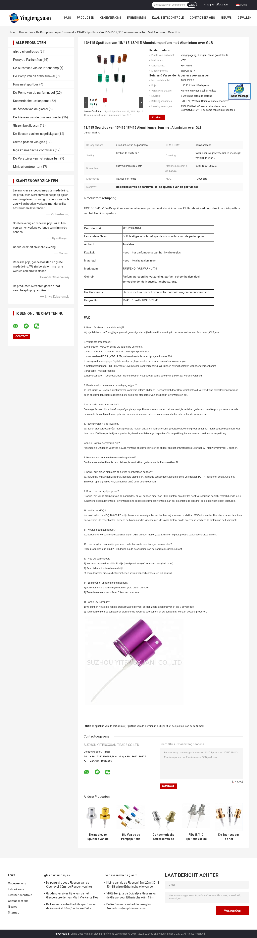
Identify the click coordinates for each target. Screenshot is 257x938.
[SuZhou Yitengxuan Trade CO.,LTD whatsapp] (29, 326)
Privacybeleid (62, 933)
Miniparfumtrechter (27, 167)
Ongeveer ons (110, 17)
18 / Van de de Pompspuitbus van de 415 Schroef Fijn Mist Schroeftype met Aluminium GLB (130, 837)
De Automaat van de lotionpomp (36, 68)
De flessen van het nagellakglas (35, 134)
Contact (157, 117)
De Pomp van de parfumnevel (55, 32)
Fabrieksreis (136, 17)
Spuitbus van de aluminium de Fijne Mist (149, 726)
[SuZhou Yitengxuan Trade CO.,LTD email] (18, 326)
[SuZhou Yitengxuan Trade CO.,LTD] (30, 18)
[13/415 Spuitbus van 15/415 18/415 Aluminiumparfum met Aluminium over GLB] (112, 72)
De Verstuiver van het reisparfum (36, 158)
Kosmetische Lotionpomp (31, 101)
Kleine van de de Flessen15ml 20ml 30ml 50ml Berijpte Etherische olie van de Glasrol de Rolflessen (132, 885)
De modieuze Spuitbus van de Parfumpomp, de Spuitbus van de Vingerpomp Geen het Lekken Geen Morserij (98, 837)
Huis (67, 17)
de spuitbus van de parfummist (108, 726)
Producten (85, 17)
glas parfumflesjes (26, 51)
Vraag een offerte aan (216, 4)
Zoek (192, 4)
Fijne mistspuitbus (26, 84)
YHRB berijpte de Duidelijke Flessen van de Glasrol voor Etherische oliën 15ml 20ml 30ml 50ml (131, 896)
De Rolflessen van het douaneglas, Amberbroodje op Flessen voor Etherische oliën (128, 907)
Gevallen (244, 17)
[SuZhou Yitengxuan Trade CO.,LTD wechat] (39, 326)
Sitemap (13, 912)
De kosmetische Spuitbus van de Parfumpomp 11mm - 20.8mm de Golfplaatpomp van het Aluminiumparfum (163, 837)
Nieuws (226, 17)
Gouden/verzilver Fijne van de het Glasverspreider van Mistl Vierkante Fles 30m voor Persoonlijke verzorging (72, 896)
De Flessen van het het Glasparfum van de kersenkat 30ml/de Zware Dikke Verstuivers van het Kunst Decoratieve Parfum (71, 907)
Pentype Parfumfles (27, 60)
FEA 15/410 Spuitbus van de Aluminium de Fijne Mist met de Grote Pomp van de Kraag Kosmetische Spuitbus (196, 837)
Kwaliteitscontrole (168, 17)
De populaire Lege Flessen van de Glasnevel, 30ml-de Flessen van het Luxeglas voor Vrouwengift (69, 885)
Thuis (11, 32)
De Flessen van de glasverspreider (37, 117)
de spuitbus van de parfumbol (188, 726)
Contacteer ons (202, 17)
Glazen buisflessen (26, 125)
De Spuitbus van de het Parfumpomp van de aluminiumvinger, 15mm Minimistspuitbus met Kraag (229, 837)
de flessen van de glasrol (30, 109)
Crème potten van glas (29, 142)
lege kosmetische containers (33, 150)
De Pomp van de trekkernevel (34, 76)
